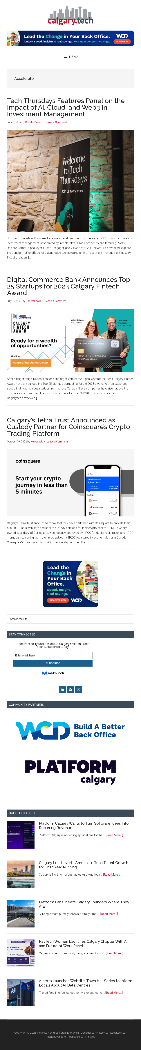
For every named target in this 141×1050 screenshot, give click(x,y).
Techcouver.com (56, 1036)
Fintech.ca (102, 1032)
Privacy (91, 1036)
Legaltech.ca (117, 1032)
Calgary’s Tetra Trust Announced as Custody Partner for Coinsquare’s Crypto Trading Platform (68, 426)
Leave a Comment (56, 122)
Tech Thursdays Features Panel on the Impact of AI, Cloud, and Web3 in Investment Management (66, 107)
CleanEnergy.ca (69, 1032)
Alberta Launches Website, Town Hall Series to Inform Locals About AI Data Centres (85, 983)
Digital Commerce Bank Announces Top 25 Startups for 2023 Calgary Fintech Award (68, 286)
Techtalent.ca (75, 1036)
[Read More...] (114, 835)
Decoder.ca (87, 1032)
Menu (73, 57)
